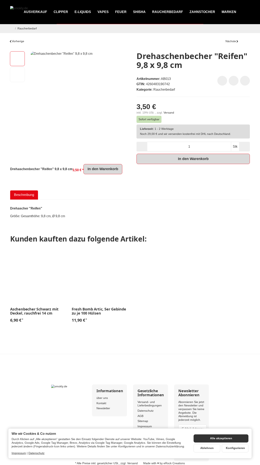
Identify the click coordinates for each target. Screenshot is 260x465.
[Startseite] (11, 28)
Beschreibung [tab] (24, 195)
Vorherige (18, 41)
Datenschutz (36, 453)
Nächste (230, 41)
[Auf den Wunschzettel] (222, 81)
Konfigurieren (235, 448)
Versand (169, 112)
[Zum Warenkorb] (246, 12)
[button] (17, 59)
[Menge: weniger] (141, 146)
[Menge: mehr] (244, 146)
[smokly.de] (28, 12)
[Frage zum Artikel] (245, 81)
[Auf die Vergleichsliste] (233, 81)
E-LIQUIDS (83, 12)
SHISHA (139, 12)
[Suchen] (228, 12)
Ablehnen (207, 448)
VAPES (103, 12)
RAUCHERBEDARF (167, 12)
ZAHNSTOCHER (202, 12)
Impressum (19, 453)
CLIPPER (61, 12)
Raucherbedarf (164, 89)
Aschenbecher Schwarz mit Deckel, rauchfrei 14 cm (34, 311)
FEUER (121, 12)
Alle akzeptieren (221, 438)
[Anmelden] (237, 12)
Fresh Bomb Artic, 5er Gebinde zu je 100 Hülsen (99, 311)
